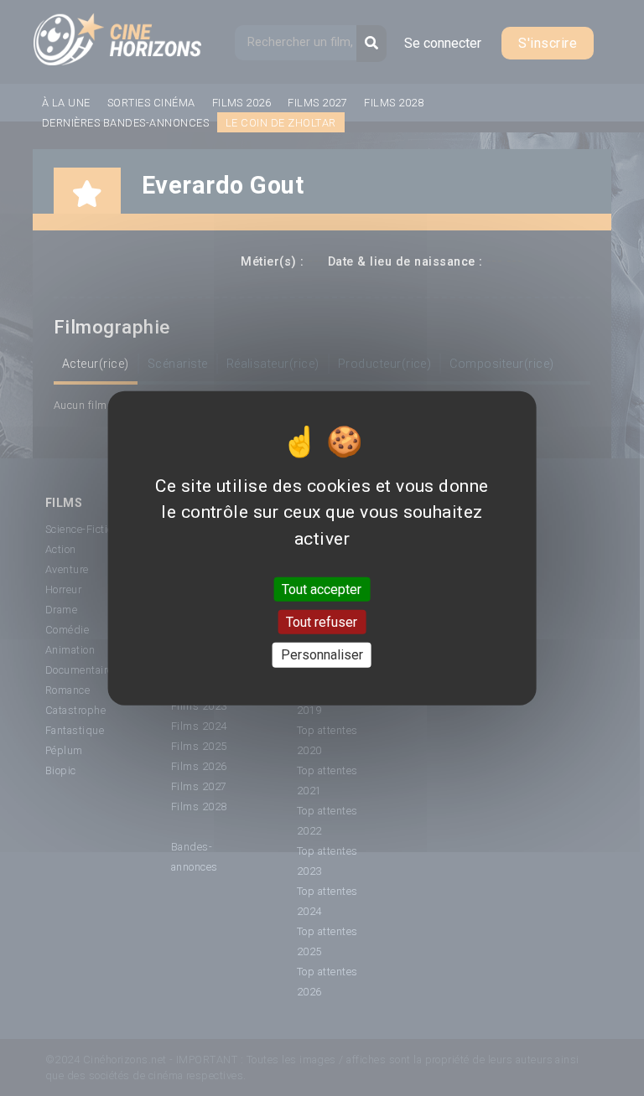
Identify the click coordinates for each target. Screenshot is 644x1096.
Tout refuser (321, 622)
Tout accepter (321, 589)
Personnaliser (322, 655)
